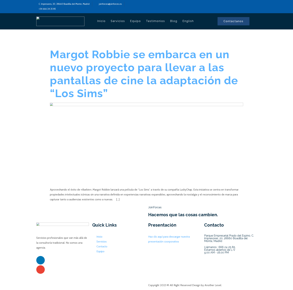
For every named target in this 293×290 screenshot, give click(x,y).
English (188, 21)
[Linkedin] (40, 260)
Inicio (101, 21)
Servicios (118, 21)
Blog (173, 21)
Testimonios (155, 21)
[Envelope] (40, 269)
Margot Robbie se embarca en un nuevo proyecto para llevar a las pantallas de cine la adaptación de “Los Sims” (144, 74)
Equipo (135, 21)
